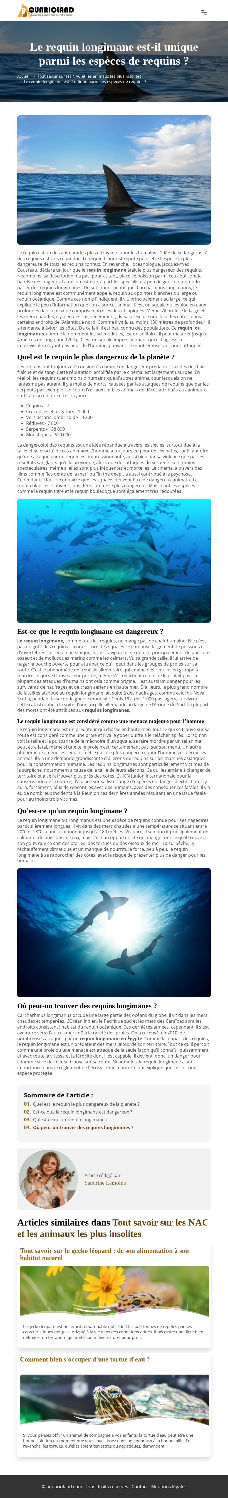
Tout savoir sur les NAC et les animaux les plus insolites (89, 76)
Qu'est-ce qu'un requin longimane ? (66, 1120)
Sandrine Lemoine (105, 1183)
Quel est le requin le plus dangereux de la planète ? (82, 1104)
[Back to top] (213, 1483)
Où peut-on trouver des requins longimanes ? (78, 1127)
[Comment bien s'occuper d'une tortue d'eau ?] (114, 1402)
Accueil (24, 76)
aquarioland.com (64, 1487)
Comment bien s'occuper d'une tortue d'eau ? (85, 1359)
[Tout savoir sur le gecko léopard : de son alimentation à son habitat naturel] (114, 1294)
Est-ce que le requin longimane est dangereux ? (78, 1112)
